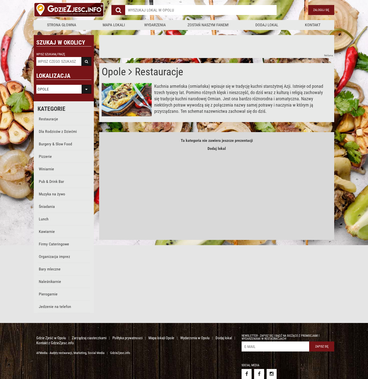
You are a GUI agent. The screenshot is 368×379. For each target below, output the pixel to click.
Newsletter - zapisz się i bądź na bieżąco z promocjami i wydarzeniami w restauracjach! (280, 337)
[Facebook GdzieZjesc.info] (247, 374)
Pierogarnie (48, 294)
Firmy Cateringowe (54, 244)
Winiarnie (46, 169)
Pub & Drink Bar (51, 181)
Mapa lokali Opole (161, 338)
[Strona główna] (69, 10)
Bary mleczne (50, 269)
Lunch (44, 219)
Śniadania (47, 206)
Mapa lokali (114, 25)
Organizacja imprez (54, 256)
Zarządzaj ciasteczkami (89, 338)
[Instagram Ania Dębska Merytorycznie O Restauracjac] (272, 374)
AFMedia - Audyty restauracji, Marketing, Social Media (70, 353)
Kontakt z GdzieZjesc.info (55, 343)
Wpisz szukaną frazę (50, 54)
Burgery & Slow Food (55, 144)
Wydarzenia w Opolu (195, 338)
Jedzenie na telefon (55, 306)
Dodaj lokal (266, 25)
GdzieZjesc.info (120, 353)
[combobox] (201, 10)
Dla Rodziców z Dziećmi (58, 131)
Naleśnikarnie (50, 281)
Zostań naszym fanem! (208, 25)
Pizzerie (45, 156)
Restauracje (48, 119)
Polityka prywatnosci (127, 338)
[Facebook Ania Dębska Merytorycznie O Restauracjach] (259, 374)
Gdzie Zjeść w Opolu (51, 338)
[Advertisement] (190, 46)
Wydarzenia (155, 25)
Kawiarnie (47, 231)
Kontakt (312, 25)
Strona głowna (61, 25)
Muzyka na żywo (52, 194)
